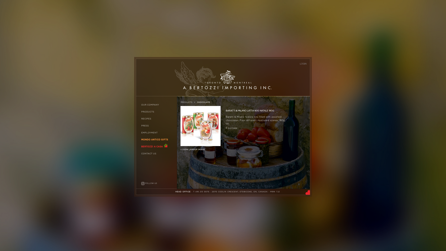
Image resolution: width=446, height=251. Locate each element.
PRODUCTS (147, 112)
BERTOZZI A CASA (152, 147)
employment (149, 133)
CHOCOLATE (203, 102)
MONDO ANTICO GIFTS (154, 140)
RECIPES (146, 119)
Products (186, 102)
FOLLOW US (150, 183)
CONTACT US (148, 154)
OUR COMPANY (150, 105)
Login (303, 64)
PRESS (145, 126)
